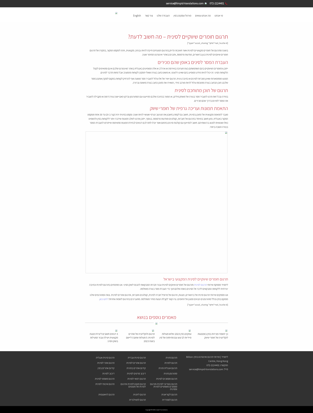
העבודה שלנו (163, 15)
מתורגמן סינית (170, 373)
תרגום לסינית (200, 284)
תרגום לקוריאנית (169, 394)
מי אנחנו (219, 15)
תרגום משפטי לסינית (104, 378)
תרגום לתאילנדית (137, 399)
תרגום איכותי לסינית (104, 384)
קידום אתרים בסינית (136, 368)
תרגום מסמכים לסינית (166, 378)
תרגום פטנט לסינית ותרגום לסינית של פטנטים (133, 385)
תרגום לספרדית (169, 399)
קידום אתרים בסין (106, 368)
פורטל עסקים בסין (182, 15)
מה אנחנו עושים (203, 15)
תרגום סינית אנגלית (105, 357)
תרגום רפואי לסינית (136, 378)
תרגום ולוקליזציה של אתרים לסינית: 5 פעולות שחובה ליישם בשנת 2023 (140, 337)
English (137, 15)
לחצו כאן (104, 299)
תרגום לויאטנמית (106, 394)
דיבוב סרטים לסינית (136, 373)
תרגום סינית (171, 357)
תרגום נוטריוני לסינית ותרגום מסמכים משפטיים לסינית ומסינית (163, 386)
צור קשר (149, 15)
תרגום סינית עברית (137, 357)
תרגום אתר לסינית (105, 362)
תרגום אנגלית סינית (168, 368)
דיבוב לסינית (108, 373)
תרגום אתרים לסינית (136, 362)
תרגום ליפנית (139, 394)
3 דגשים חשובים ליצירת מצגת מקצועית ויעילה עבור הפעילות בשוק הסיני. (104, 337)
